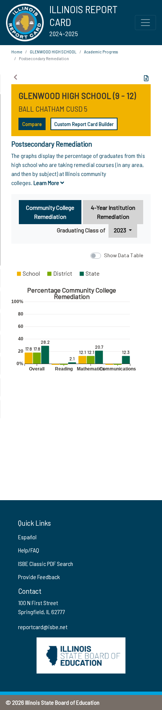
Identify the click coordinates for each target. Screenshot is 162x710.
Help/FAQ (28, 550)
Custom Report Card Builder (84, 124)
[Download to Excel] (146, 78)
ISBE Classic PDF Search (45, 563)
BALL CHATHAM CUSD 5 (52, 108)
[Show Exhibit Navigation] (15, 77)
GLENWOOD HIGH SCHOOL (53, 51)
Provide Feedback (39, 576)
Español (27, 536)
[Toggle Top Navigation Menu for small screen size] (145, 22)
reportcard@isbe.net (42, 626)
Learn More (47, 182)
